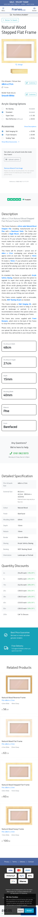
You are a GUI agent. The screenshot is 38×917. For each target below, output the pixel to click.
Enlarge (20, 64)
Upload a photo (13, 159)
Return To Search (11, 20)
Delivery (22, 861)
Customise (32, 83)
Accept (29, 910)
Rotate (6, 87)
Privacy (6, 861)
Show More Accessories (9, 142)
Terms (14, 861)
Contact (31, 861)
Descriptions (30, 126)
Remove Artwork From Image (13, 168)
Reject (20, 910)
